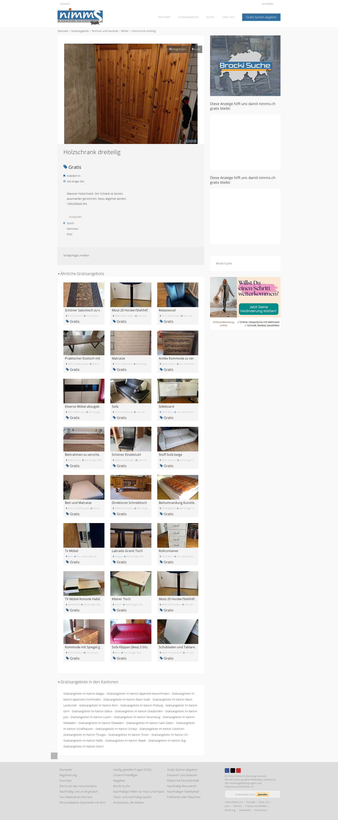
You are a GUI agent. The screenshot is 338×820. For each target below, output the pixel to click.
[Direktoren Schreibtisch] (130, 487)
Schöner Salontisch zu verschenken (91, 310)
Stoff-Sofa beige (170, 454)
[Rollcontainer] (177, 535)
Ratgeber (119, 780)
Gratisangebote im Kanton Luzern (90, 717)
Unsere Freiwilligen (125, 775)
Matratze (118, 358)
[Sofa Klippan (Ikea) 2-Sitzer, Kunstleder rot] (130, 631)
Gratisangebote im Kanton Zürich (83, 746)
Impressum (260, 810)
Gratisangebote (188, 17)
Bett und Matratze (78, 503)
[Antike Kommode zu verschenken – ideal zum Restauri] (177, 342)
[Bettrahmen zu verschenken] (83, 439)
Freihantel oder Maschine (183, 797)
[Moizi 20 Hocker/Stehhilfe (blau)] (130, 294)
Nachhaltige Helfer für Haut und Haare (138, 791)
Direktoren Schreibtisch (129, 503)
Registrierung (68, 775)
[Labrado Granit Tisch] (130, 535)
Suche (210, 17)
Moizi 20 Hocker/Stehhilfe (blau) (135, 310)
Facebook (227, 770)
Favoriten (65, 780)
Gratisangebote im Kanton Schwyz (116, 729)
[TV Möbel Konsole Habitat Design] (83, 583)
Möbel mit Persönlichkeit (183, 780)
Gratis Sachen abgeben (261, 17)
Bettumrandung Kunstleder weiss (183, 503)
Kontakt (250, 802)
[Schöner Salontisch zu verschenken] (83, 294)
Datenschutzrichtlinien (237, 786)
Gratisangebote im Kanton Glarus (92, 711)
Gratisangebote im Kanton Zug (166, 740)
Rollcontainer (169, 551)
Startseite (164, 17)
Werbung (230, 810)
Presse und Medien (256, 806)
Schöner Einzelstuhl (126, 454)
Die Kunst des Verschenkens (78, 786)
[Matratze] (130, 342)
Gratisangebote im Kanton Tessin (128, 734)
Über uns (228, 17)
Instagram (244, 770)
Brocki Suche (224, 263)
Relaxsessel (167, 310)
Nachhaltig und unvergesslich (78, 791)
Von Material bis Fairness (75, 797)
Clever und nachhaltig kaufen (132, 797)
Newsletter (245, 810)
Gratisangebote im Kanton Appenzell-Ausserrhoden (138, 693)
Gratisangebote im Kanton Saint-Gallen (149, 723)
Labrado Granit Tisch (127, 551)
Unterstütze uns (234, 802)
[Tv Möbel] (83, 535)
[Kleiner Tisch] (130, 583)
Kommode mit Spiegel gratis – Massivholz (95, 647)
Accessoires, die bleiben (128, 802)
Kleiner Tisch (121, 599)
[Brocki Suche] (245, 65)
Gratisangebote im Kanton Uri (169, 734)
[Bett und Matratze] (83, 487)
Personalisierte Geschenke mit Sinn (82, 802)
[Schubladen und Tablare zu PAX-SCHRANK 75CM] (177, 631)
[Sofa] (130, 391)
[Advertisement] (245, 141)
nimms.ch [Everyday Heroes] (250, 776)
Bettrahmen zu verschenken (85, 454)
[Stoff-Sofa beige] (177, 439)
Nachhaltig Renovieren (182, 786)
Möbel (124, 31)
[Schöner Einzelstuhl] (130, 439)
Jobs (227, 806)
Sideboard (166, 406)
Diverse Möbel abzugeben (84, 406)
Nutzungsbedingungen (243, 783)
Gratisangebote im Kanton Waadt (125, 740)
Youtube (238, 770)
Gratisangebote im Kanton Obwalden (101, 723)
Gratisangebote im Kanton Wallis (83, 740)
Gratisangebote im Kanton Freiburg (141, 705)
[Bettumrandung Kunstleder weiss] (177, 487)
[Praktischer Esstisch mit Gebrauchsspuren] (83, 342)
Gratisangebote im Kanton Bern (98, 705)
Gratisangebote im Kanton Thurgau (84, 734)
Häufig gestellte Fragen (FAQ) (132, 769)
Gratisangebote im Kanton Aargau (83, 693)
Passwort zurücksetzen (182, 775)
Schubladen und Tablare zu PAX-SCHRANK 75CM (194, 647)
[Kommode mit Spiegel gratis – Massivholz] (83, 631)
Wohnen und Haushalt (105, 31)
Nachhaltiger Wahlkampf (183, 791)
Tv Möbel (71, 551)
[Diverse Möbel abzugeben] (83, 391)
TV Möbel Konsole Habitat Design (89, 599)
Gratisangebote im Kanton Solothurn (161, 729)
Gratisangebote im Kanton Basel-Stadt (126, 699)
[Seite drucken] (127, 39)
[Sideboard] (177, 391)
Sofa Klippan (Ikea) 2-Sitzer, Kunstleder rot (143, 647)
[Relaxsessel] (177, 294)
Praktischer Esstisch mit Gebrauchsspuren (96, 358)
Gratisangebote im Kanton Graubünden (139, 711)
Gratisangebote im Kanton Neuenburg (137, 717)
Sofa (115, 406)
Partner (237, 806)
